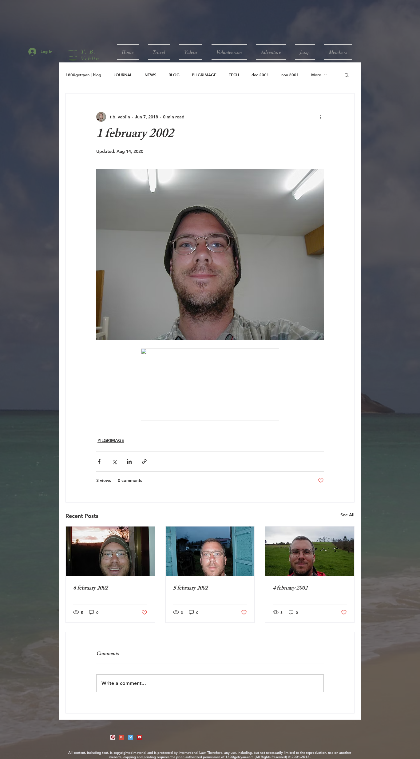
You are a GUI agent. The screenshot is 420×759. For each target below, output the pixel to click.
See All (347, 515)
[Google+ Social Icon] (121, 737)
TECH (234, 74)
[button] (159, 52)
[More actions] (320, 117)
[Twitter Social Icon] (130, 737)
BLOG (174, 74)
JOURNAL (122, 74)
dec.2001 (260, 74)
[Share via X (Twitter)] (114, 461)
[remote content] (210, 385)
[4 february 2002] (309, 551)
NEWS (150, 74)
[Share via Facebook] (99, 461)
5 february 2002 (190, 589)
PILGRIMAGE (204, 74)
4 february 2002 (290, 589)
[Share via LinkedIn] (129, 461)
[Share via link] (144, 461)
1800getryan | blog (83, 74)
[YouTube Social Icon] (139, 737)
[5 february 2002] (210, 551)
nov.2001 (290, 74)
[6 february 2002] (110, 551)
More (316, 74)
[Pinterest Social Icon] (112, 737)
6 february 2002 (90, 589)
